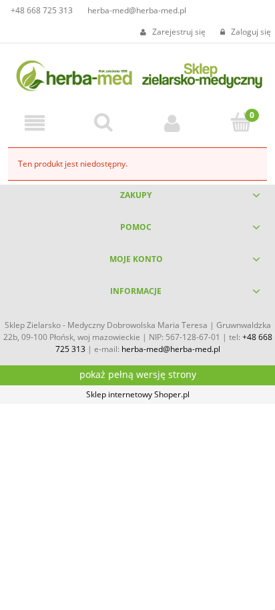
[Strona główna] (137, 74)
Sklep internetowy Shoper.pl (138, 394)
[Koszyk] (240, 122)
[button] (34, 123)
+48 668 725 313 (42, 10)
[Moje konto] (172, 123)
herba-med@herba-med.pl (136, 10)
